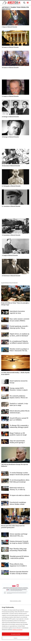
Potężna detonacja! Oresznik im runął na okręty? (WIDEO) (19, 542)
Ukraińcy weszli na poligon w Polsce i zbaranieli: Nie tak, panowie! (19, 350)
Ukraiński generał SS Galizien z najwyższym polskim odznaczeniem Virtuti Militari (19, 558)
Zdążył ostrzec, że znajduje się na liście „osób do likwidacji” (19, 335)
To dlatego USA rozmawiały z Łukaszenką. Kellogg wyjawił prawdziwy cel (19, 427)
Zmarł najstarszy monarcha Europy (18, 382)
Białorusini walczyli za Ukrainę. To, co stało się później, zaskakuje (17, 489)
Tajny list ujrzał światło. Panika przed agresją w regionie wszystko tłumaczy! (19, 442)
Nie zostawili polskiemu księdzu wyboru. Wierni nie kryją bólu (19, 397)
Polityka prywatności (17, 629)
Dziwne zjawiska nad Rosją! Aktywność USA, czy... (18, 535)
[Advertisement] (15, 74)
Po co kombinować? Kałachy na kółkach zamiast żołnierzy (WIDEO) (19, 343)
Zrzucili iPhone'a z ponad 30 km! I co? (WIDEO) (19, 419)
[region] (15, 623)
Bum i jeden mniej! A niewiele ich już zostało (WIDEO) (19, 320)
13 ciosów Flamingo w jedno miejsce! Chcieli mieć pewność (19, 473)
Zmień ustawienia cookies (15, 601)
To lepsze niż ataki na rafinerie (20, 495)
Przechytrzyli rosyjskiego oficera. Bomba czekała (18, 503)
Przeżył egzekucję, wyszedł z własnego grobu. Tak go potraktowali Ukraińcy (19, 328)
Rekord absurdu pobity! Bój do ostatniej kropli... (19, 412)
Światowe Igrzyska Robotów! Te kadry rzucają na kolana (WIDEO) (19, 573)
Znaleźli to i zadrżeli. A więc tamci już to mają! (19, 404)
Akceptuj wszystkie (15, 634)
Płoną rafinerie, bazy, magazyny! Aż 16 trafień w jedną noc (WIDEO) (18, 565)
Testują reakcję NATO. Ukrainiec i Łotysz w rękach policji (19, 390)
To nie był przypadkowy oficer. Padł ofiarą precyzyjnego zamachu (19, 482)
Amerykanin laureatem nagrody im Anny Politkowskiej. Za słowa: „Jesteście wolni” (17, 314)
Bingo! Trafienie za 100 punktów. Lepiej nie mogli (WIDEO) (18, 435)
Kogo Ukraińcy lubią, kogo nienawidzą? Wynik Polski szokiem (18, 550)
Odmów (15, 638)
